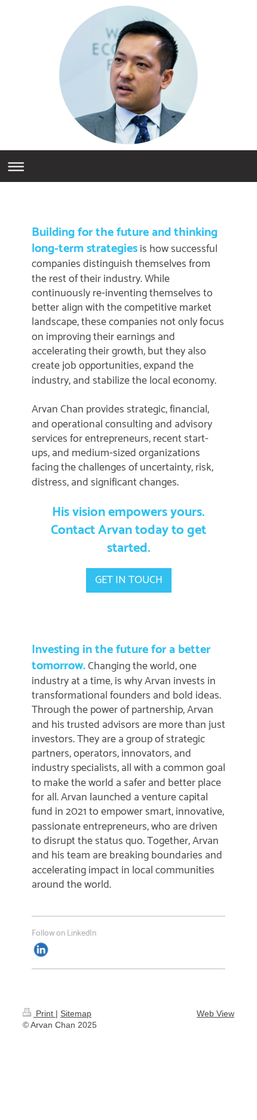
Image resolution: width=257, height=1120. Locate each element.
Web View (215, 1013)
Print (44, 1013)
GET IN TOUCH (129, 580)
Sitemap (75, 1013)
